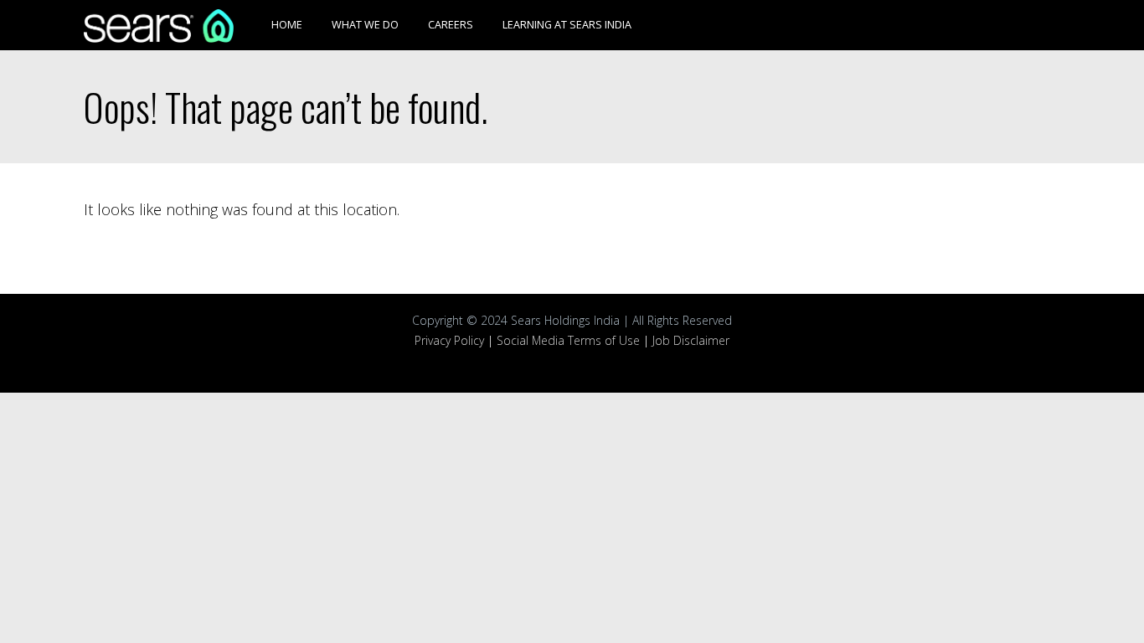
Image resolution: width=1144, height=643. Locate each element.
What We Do (365, 25)
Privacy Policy (449, 340)
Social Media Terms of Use (568, 340)
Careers (450, 25)
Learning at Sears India (566, 25)
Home (286, 25)
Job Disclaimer (690, 340)
